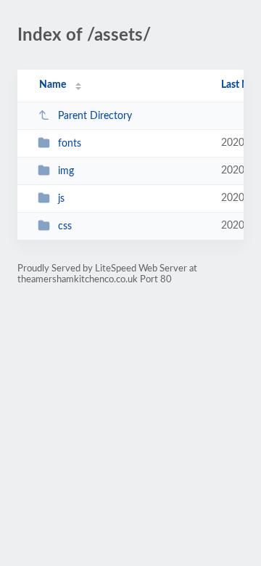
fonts (69, 144)
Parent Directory (95, 116)
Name (52, 85)
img (66, 171)
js (61, 199)
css (65, 226)
